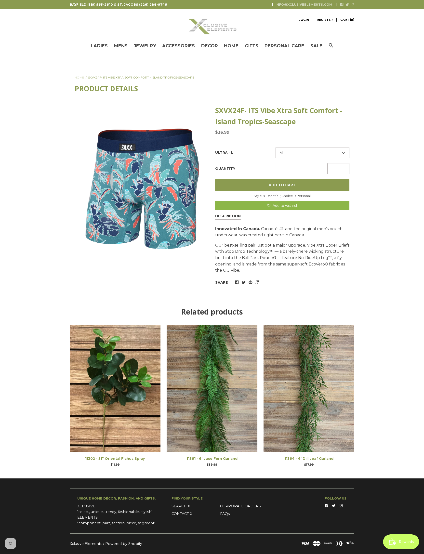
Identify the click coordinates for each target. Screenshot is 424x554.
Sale (316, 46)
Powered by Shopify (123, 543)
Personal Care (284, 46)
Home (231, 46)
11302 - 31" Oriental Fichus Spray (115, 458)
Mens (121, 46)
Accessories (178, 46)
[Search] (331, 48)
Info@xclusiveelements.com (304, 4)
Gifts (251, 46)
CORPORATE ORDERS (240, 506)
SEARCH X (181, 506)
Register (325, 20)
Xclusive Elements (86, 543)
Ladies (99, 46)
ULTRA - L (224, 152)
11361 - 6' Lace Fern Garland (212, 458)
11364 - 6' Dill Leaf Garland (308, 458)
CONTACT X (182, 514)
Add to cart (282, 185)
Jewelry (145, 46)
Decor (209, 46)
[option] (142, 189)
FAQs (225, 514)
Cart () (347, 20)
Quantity (225, 168)
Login (304, 20)
